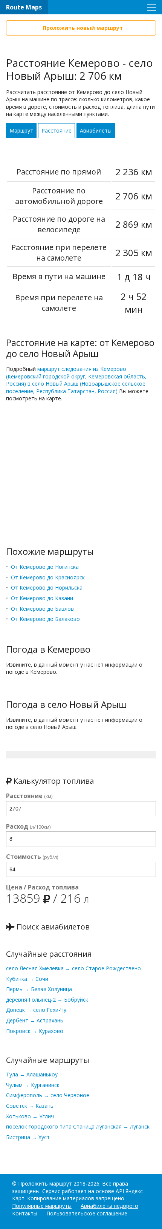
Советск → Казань (29, 1105)
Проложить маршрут (45, 1183)
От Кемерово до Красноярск (48, 577)
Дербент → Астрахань (34, 1020)
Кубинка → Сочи (27, 978)
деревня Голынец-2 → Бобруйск (47, 999)
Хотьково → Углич (30, 1116)
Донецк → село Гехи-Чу (36, 1009)
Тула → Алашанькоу (32, 1074)
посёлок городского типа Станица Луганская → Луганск (78, 1126)
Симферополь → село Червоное (47, 1095)
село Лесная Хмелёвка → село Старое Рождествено (73, 968)
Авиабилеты (96, 130)
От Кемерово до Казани (42, 598)
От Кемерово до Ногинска (45, 566)
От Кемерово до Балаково (45, 618)
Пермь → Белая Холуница (39, 989)
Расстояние (56, 130)
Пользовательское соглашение (86, 1213)
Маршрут (21, 130)
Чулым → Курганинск (33, 1084)
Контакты (24, 1213)
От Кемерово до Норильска (47, 587)
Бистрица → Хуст (28, 1137)
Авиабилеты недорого (109, 1205)
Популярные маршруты (42, 1205)
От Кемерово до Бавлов (42, 608)
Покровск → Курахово (34, 1030)
